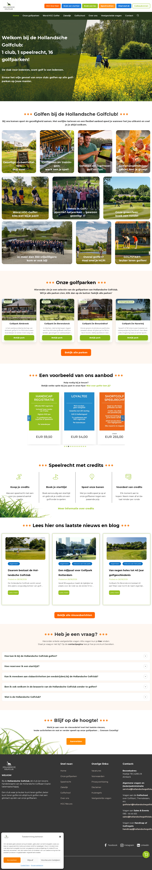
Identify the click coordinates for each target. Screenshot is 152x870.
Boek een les (90, 6)
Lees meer (13, 593)
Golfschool (79, 16)
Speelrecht (65, 782)
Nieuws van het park (82, 564)
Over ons (93, 16)
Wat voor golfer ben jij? (98, 386)
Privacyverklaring (37, 865)
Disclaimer (96, 787)
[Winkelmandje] (146, 854)
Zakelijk (67, 16)
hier (100, 641)
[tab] (64, 446)
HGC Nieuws (66, 804)
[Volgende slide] (123, 418)
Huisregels (97, 793)
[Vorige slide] (29, 418)
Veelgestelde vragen (111, 16)
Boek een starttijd (71, 6)
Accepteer (12, 860)
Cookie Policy (25, 865)
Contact (129, 16)
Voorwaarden (98, 776)
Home (16, 16)
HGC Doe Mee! (52, 6)
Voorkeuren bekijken (50, 860)
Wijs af (30, 860)
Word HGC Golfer (51, 16)
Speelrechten (107, 6)
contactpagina (75, 644)
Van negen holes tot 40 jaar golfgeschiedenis (126, 573)
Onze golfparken (31, 16)
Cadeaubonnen (141, 6)
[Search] (138, 15)
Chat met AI (123, 6)
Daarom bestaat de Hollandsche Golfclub (23, 573)
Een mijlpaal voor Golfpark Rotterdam (75, 573)
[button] (60, 837)
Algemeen (14, 564)
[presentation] (25, 548)
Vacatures (96, 771)
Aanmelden (76, 741)
